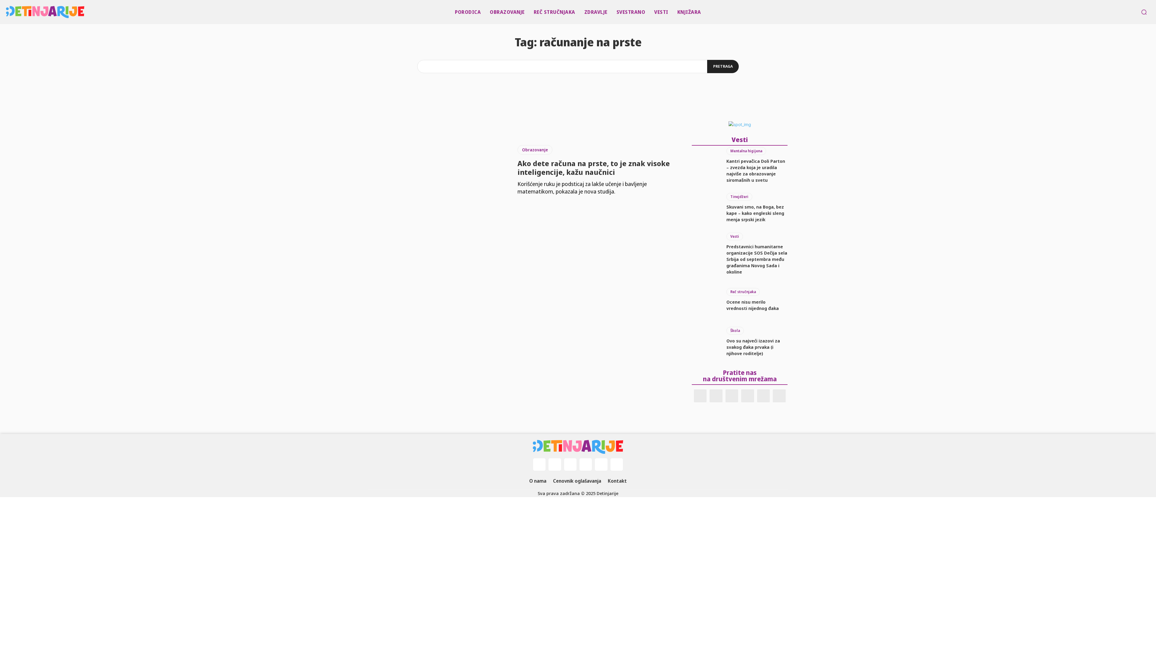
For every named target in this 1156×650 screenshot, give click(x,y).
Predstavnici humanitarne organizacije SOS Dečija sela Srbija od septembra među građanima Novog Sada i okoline (756, 259)
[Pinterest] (747, 395)
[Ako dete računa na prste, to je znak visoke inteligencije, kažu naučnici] (438, 170)
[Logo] (9, 12)
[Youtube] (779, 395)
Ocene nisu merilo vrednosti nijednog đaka (752, 305)
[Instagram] (716, 395)
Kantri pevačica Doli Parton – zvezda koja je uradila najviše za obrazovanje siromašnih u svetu (755, 170)
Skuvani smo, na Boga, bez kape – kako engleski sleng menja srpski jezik (755, 213)
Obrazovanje (535, 150)
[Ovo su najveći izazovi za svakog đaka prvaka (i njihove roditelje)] (706, 342)
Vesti (734, 236)
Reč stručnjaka (743, 291)
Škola (735, 330)
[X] (763, 395)
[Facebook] (700, 395)
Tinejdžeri (739, 196)
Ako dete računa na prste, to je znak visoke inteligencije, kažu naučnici (593, 167)
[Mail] (732, 395)
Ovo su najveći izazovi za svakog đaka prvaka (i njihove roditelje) (753, 347)
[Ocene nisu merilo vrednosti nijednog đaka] (706, 300)
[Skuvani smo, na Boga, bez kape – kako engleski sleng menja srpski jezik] (706, 208)
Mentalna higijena (746, 150)
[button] (1144, 12)
